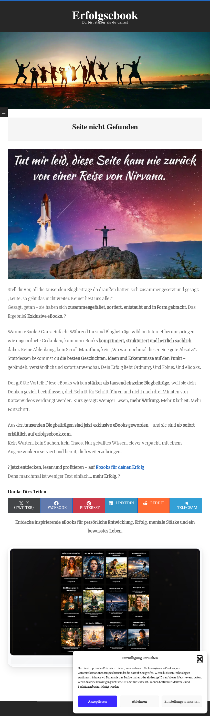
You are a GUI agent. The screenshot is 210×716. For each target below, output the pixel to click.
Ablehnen (139, 701)
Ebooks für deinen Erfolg (120, 467)
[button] (199, 658)
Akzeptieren (97, 701)
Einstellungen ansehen (182, 701)
